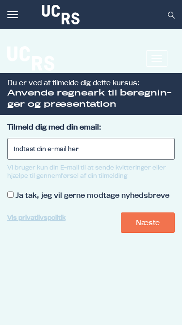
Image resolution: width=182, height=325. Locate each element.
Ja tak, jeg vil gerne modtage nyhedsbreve (92, 195)
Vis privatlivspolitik (36, 217)
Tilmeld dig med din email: (54, 127)
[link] (93, 14)
